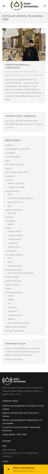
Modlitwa (11, 299)
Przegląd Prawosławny (16, 187)
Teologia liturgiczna (15, 315)
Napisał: (17, 75)
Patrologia (9, 217)
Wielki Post (12, 213)
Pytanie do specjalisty (13, 281)
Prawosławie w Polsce (30, 72)
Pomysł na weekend (15, 235)
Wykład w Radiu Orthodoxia (15, 327)
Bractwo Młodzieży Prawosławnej (20, 273)
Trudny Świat (12, 243)
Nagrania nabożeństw (13, 210)
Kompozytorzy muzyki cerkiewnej (20, 198)
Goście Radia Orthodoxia (13, 72)
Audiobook (9, 145)
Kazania (11, 224)
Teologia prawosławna (13, 292)
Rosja (10, 258)
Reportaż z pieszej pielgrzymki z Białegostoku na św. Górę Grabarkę (22, 421)
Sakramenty (12, 307)
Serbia (10, 262)
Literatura (9, 180)
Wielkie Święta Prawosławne (18, 323)
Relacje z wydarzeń (12, 285)
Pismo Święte (10, 221)
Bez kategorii (10, 153)
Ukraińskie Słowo (14, 247)
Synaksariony (12, 311)
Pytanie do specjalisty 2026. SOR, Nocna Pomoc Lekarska (20, 414)
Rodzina (8, 288)
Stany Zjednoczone (15, 266)
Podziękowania (11, 251)
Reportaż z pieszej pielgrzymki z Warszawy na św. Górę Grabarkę (23, 407)
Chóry (10, 194)
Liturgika (11, 296)
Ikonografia (9, 176)
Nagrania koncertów (15, 202)
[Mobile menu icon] (3, 5)
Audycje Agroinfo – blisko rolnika (17, 149)
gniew (7, 160)
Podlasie (8, 228)
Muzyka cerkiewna (12, 191)
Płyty (9, 206)
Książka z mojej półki (16, 183)
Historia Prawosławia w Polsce (16, 172)
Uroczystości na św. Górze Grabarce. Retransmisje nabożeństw (21, 429)
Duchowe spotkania (12, 157)
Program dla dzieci (12, 277)
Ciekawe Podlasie (14, 231)
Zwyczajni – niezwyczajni (14, 331)
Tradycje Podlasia (14, 239)
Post (9, 303)
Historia (8, 168)
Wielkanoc (11, 319)
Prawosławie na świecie (14, 255)
